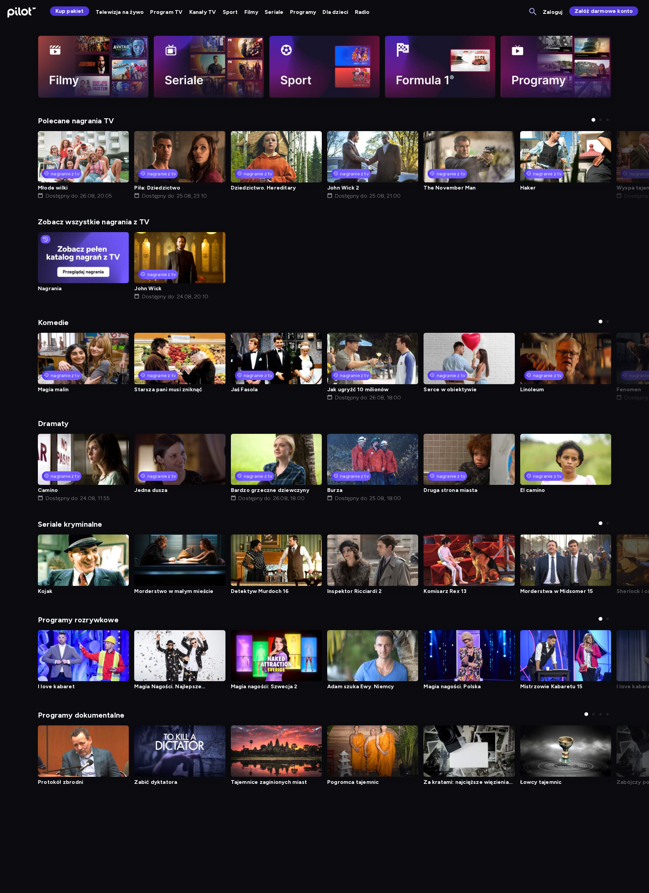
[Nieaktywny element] (93, 67)
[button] (593, 119)
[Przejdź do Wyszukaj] (533, 12)
